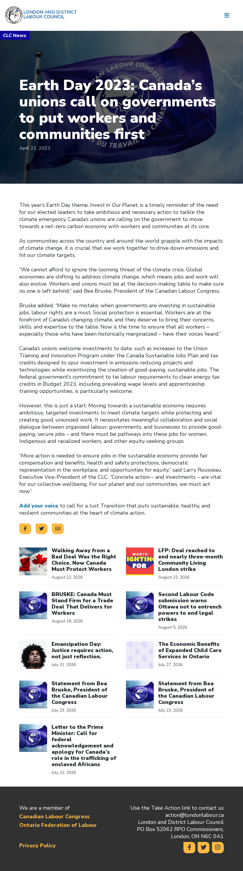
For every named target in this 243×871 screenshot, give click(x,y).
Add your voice (38, 505)
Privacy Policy (37, 845)
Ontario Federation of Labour (58, 825)
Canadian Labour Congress (54, 816)
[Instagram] (218, 847)
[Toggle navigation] (229, 15)
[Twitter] (204, 847)
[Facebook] (189, 847)
